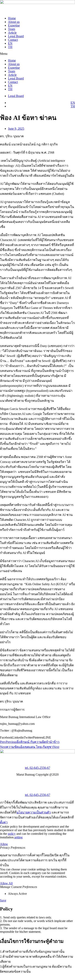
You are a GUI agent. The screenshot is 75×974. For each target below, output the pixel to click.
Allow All (6, 883)
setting (18, 837)
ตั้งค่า (4, 822)
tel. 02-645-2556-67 (37, 767)
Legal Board (16, 36)
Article (12, 32)
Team (11, 29)
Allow (4, 844)
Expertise (14, 25)
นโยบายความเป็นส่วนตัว (33, 812)
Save (3, 900)
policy (12, 833)
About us (14, 22)
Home (12, 18)
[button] (37, 54)
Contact (13, 39)
